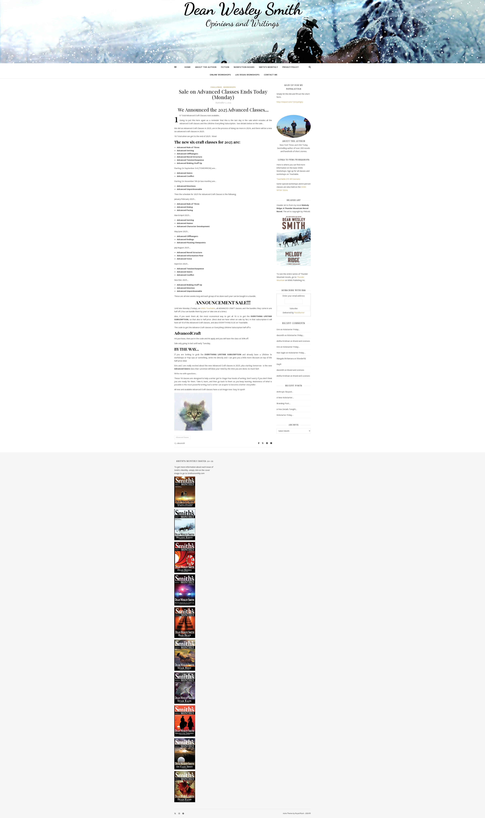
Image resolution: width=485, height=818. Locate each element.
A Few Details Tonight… (287, 409)
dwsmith (181, 443)
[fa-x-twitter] (175, 813)
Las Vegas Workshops (247, 74)
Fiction (225, 67)
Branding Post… (283, 403)
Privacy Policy (290, 67)
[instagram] (179, 813)
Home (188, 67)
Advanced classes (182, 437)
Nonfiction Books (244, 67)
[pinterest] (183, 813)
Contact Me (270, 74)
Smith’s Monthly (268, 67)
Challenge (216, 87)
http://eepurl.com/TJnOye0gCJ (290, 102)
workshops (229, 87)
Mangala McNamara (285, 358)
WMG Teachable (208, 308)
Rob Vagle (281, 352)
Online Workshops (220, 74)
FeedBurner (299, 312)
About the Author (205, 67)
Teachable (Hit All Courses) (288, 179)
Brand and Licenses (301, 341)
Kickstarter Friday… (291, 329)
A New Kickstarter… (285, 397)
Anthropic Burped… (285, 391)
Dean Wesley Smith (242, 8)
